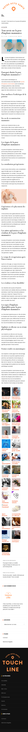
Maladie (3, 685)
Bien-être (4, 689)
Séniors (3, 705)
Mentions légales (7, 642)
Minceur (3, 693)
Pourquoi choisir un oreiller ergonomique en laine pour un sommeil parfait (11, 564)
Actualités (4, 27)
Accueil (3, 21)
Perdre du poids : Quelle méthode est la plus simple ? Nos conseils (13, 576)
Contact (5, 637)
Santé (3, 701)
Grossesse (4, 709)
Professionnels (5, 697)
